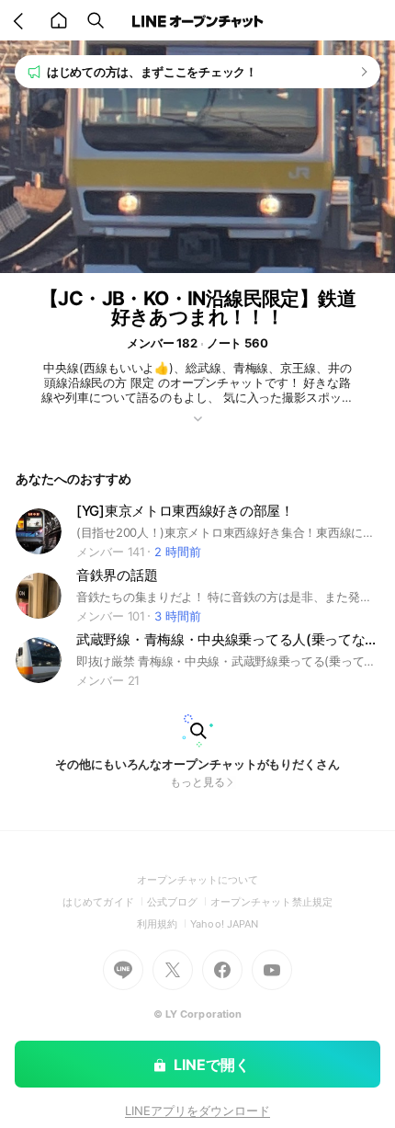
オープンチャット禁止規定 (271, 901)
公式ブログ (178, 901)
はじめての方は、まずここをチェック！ (152, 71)
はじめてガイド (104, 901)
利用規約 (163, 923)
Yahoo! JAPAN (224, 923)
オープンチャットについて (198, 879)
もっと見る (197, 782)
